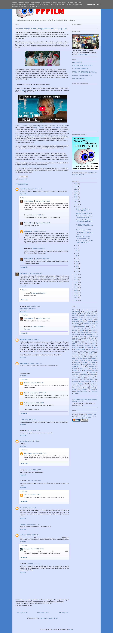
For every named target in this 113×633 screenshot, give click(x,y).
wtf (97, 389)
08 (77, 253)
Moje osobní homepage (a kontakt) (82, 65)
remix (81, 368)
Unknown (23, 339)
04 (77, 263)
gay (87, 332)
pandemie (80, 358)
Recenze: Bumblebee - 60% (84, 213)
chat (83, 340)
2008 (76, 298)
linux (73, 347)
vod (92, 389)
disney (96, 325)
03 (77, 266)
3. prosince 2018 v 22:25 (43, 318)
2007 (76, 300)
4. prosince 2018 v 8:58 (39, 231)
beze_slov (75, 315)
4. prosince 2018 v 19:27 (34, 430)
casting (94, 317)
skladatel (92, 372)
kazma (89, 343)
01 (77, 271)
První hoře (23, 524)
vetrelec (92, 388)
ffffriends (74, 330)
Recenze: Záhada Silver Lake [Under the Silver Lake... (84, 241)
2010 (76, 292)
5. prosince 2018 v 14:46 (34, 480)
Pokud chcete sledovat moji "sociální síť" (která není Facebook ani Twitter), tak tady (84, 71)
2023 (76, 191)
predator (77, 362)
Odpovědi (24, 198)
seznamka (77, 372)
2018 (76, 204)
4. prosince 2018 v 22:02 (32, 441)
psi (84, 364)
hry (87, 338)
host (85, 336)
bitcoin (82, 315)
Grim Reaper (24, 363)
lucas (84, 347)
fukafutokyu (94, 330)
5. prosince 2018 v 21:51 (43, 258)
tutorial (84, 386)
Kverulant (27, 549)
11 (77, 245)
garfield (82, 332)
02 (77, 269)
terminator (75, 381)
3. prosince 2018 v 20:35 (43, 201)
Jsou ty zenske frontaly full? (28, 308)
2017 (76, 274)
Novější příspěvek (22, 612)
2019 (76, 202)
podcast (90, 360)
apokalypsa (88, 311)
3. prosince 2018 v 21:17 (34, 306)
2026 (76, 184)
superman (90, 378)
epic (76, 329)
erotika (82, 329)
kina (94, 343)
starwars (74, 378)
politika (96, 360)
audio (74, 314)
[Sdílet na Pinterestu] (27, 176)
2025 (76, 186)
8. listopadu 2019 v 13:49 (34, 563)
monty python (84, 351)
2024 (76, 189)
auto (82, 313)
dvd (97, 327)
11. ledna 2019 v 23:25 (37, 549)
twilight (93, 386)
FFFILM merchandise (78, 78)
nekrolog (82, 355)
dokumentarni (80, 327)
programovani (76, 364)
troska (77, 386)
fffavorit (93, 329)
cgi (81, 321)
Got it (99, 4)
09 (77, 251)
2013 (76, 285)
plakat (83, 360)
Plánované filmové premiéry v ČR (82, 75)
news (96, 355)
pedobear (86, 358)
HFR (73, 336)
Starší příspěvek (63, 612)
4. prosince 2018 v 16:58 (29, 419)
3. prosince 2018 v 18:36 (35, 189)
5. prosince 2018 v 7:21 (39, 453)
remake (74, 368)
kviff (93, 345)
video (74, 389)
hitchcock (79, 336)
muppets (93, 351)
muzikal (74, 353)
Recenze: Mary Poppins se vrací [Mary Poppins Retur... (84, 220)
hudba (92, 338)
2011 (75, 290)
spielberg (75, 376)
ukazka (81, 388)
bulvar (87, 317)
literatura (79, 347)
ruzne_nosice (88, 370)
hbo (95, 334)
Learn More (91, 4)
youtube (79, 391)
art (94, 311)
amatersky (92, 310)
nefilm (91, 353)
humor (74, 340)
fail (87, 329)
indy (73, 342)
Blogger (70, 629)
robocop (94, 368)
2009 (76, 295)
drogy (91, 327)
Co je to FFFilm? (77, 62)
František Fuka (28, 201)
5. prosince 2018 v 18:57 (38, 248)
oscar (88, 356)
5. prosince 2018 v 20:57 (36, 403)
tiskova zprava (85, 381)
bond (81, 317)
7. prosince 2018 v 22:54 (29, 507)
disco (83, 325)
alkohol (83, 310)
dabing (74, 325)
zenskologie (94, 391)
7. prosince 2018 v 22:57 (33, 494)
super (82, 378)
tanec (96, 378)
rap (94, 364)
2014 (76, 282)
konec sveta (87, 345)
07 (77, 256)
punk (89, 364)
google (93, 332)
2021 (76, 197)
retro (85, 368)
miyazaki (74, 351)
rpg (81, 370)
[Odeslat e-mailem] (20, 176)
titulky (93, 381)
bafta (87, 313)
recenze (21, 179)
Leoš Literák (23, 189)
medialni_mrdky (80, 349)
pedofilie (93, 358)
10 (77, 248)
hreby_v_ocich (93, 336)
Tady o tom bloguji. (83, 54)
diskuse (89, 325)
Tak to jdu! (27, 329)
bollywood (74, 317)
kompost (81, 345)
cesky (90, 319)
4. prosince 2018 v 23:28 (34, 470)
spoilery (83, 376)
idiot (88, 340)
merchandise (92, 349)
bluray (94, 315)
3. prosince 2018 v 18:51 (36, 273)
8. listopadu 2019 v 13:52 (38, 293)
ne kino (83, 353)
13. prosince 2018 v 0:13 (31, 534)
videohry (84, 389)
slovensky (75, 374)
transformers (94, 384)
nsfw (82, 356)
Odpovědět (23, 194)
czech (93, 323)
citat (96, 321)
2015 (76, 280)
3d (73, 310)
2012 (76, 287)
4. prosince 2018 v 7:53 (34, 363)
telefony (84, 379)
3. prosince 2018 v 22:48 (38, 326)
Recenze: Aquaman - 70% (83, 230)
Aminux (26, 382)
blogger (89, 315)
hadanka (82, 334)
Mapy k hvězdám (39, 127)
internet (79, 342)
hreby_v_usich (79, 338)
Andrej (22, 534)
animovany (76, 312)
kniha (73, 345)
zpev (75, 393)
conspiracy (86, 323)
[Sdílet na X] (23, 176)
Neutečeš (24, 90)
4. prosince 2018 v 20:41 (36, 382)
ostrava (94, 356)
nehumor (74, 355)
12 (77, 207)
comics (77, 323)
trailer (26, 179)
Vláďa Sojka (28, 231)
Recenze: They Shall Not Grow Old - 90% (83, 209)
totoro (73, 384)
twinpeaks (74, 388)
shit (84, 372)
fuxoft (76, 332)
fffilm (81, 330)
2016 (76, 277)
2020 (76, 199)
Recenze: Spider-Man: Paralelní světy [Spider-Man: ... (84, 225)
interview (87, 342)
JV (25, 494)
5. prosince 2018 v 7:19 (39, 393)
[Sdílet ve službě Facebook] (25, 176)
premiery (92, 362)
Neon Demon (56, 127)
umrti (86, 388)
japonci (74, 343)
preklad (85, 362)
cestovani (75, 321)
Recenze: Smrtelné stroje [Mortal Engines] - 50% (83, 237)
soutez (93, 374)
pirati (76, 360)
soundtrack (84, 374)
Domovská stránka (42, 612)
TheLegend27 (24, 273)
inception (93, 340)
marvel (96, 347)
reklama (91, 366)
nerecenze (90, 355)
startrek (92, 376)
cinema (90, 321)
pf (72, 360)
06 (77, 258)
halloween (89, 334)
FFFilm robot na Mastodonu (80, 68)
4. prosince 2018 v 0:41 (33, 339)
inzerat (94, 342)
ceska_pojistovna (77, 319)
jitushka (82, 343)
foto (87, 330)
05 (77, 261)
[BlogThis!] (22, 176)
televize (92, 379)
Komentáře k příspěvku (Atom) (49, 618)
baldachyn (93, 313)
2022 (76, 194)
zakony (85, 391)
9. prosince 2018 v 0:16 (33, 524)
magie (89, 347)
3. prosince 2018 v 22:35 (43, 223)
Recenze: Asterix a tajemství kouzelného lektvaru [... (84, 216)
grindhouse (75, 334)
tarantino (77, 379)
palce (73, 358)
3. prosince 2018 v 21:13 (38, 215)
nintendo (77, 356)
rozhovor (74, 370)
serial (96, 370)
